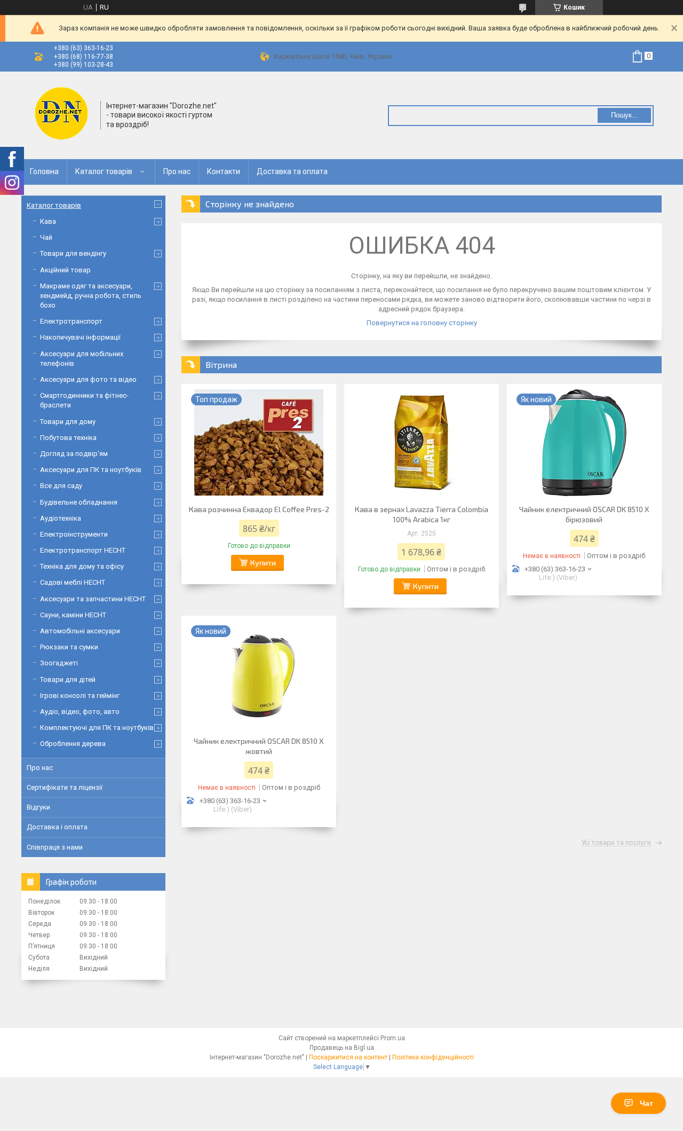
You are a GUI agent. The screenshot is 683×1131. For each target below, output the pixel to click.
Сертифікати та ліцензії (64, 787)
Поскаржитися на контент (348, 1057)
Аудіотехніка (60, 518)
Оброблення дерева (73, 744)
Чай (46, 237)
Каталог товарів (103, 171)
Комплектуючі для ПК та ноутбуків (97, 728)
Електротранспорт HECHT (82, 550)
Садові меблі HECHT (72, 582)
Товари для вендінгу (73, 253)
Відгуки (38, 807)
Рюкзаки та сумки (69, 647)
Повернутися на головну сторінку (422, 323)
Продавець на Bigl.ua (341, 1047)
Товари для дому (68, 422)
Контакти (223, 171)
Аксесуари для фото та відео (88, 379)
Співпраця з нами (55, 847)
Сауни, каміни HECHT (73, 615)
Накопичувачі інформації (80, 337)
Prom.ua (392, 1038)
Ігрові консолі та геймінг (80, 696)
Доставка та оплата (292, 171)
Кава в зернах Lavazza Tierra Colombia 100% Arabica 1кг (421, 514)
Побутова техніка (68, 438)
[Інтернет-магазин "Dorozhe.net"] (61, 114)
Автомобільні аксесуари (80, 631)
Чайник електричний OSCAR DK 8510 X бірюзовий (584, 514)
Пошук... (624, 115)
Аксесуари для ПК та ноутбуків (90, 470)
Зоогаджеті (59, 663)
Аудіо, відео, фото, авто (80, 712)
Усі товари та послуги (616, 842)
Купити (263, 562)
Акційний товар (65, 270)
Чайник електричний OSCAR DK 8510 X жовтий (259, 746)
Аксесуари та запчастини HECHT (93, 599)
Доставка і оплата (57, 827)
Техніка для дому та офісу (82, 566)
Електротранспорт (71, 321)
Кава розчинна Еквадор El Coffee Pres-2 (259, 509)
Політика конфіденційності (433, 1057)
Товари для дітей (68, 680)
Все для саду (61, 486)
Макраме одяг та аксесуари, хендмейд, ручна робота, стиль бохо (90, 295)
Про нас (176, 171)
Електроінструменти (74, 534)
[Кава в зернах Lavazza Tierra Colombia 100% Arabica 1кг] (422, 442)
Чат (646, 1103)
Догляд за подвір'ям (74, 454)
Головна (44, 171)
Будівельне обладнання (78, 502)
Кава (48, 221)
